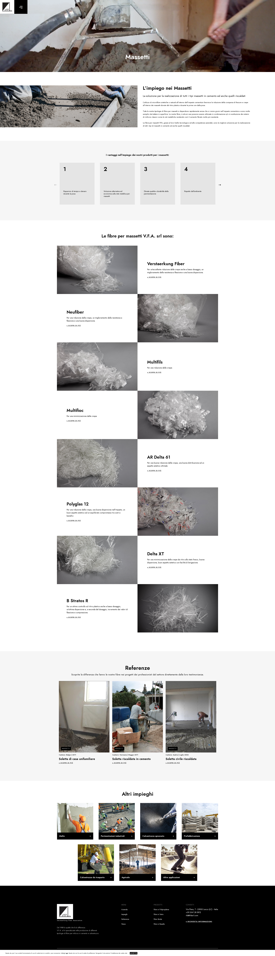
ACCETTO (133, 953)
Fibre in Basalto (159, 924)
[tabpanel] (84, 722)
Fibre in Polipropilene (161, 909)
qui (67, 953)
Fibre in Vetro (158, 914)
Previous (55, 185)
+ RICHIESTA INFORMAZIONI (199, 921)
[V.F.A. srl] (7, 7)
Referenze (125, 919)
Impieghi (124, 914)
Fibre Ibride (158, 919)
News (123, 924)
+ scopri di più (154, 277)
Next (220, 185)
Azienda (124, 909)
